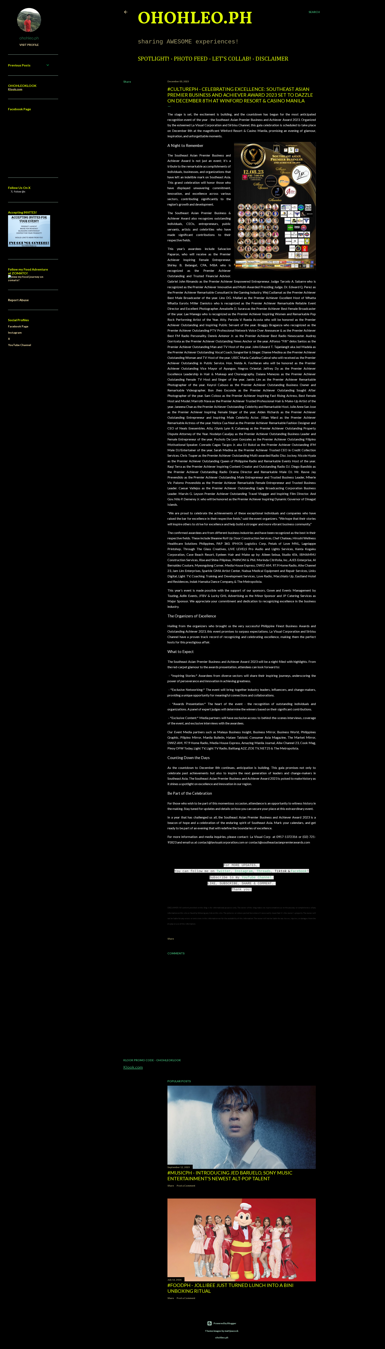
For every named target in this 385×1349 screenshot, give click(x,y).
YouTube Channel (257, 877)
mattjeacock (231, 1330)
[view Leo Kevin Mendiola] (29, 280)
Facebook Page (18, 326)
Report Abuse (18, 300)
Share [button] (127, 81)
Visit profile (29, 44)
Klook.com (133, 1067)
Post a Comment (186, 1185)
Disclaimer (271, 59)
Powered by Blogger (225, 1323)
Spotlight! (153, 59)
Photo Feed (191, 59)
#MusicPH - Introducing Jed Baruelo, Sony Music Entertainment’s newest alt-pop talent (229, 1175)
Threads (264, 871)
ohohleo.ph (29, 37)
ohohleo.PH (195, 19)
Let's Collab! (231, 59)
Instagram (244, 871)
